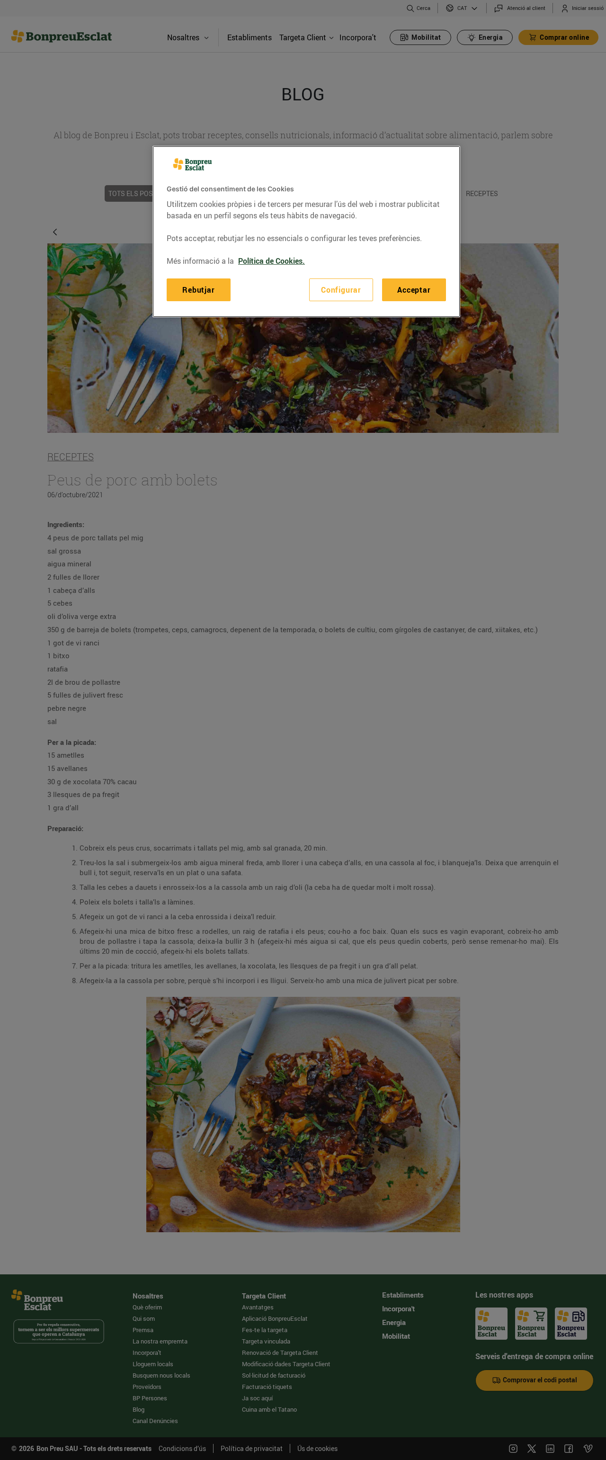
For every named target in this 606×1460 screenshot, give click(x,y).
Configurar (341, 290)
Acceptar (413, 290)
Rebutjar (198, 290)
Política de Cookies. (271, 261)
